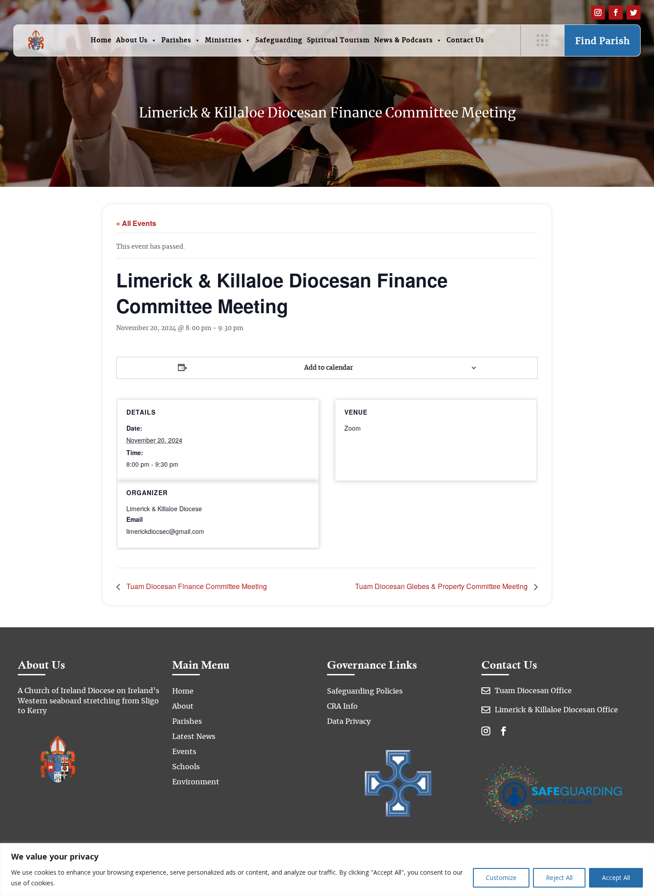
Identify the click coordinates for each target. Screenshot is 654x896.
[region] (327, 869)
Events (184, 751)
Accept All (616, 877)
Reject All (559, 877)
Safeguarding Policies (365, 691)
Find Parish (602, 41)
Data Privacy (349, 721)
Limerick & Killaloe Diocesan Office (556, 710)
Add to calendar (328, 368)
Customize (501, 877)
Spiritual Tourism (338, 40)
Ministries (223, 40)
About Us (132, 40)
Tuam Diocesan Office (533, 690)
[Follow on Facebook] (616, 12)
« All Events (136, 223)
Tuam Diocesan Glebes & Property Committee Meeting (442, 586)
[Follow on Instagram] (598, 12)
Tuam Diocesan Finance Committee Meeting (196, 586)
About (183, 706)
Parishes (176, 40)
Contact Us (465, 40)
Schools (186, 767)
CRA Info (342, 706)
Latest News (193, 736)
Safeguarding (279, 40)
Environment (195, 782)
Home (101, 40)
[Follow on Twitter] (633, 12)
